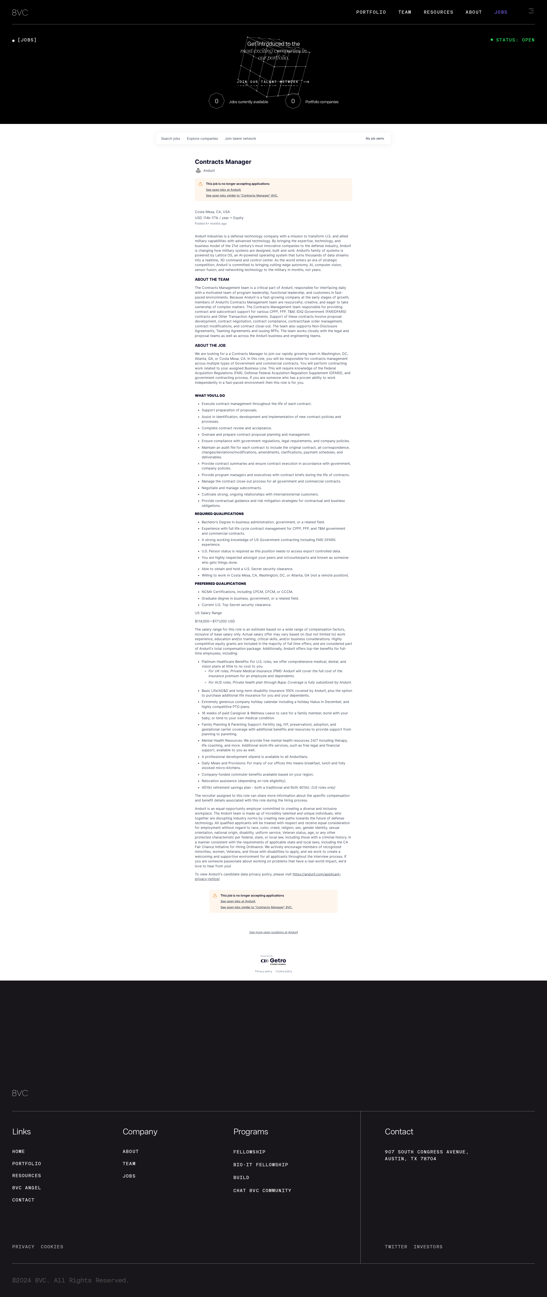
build (241, 1177)
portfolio (26, 1163)
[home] (20, 12)
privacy (23, 1246)
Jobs (501, 12)
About (474, 12)
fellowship (249, 1151)
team (129, 1163)
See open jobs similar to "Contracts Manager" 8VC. (242, 195)
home (18, 1151)
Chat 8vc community (262, 1190)
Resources (439, 12)
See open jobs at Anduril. (223, 189)
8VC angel (26, 1187)
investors (428, 1246)
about (131, 1151)
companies (202, 138)
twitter (396, 1246)
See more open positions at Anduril (273, 932)
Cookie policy (284, 971)
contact (23, 1200)
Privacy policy (263, 971)
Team (405, 12)
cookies (52, 1246)
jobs (170, 138)
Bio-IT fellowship (260, 1164)
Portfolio (371, 12)
